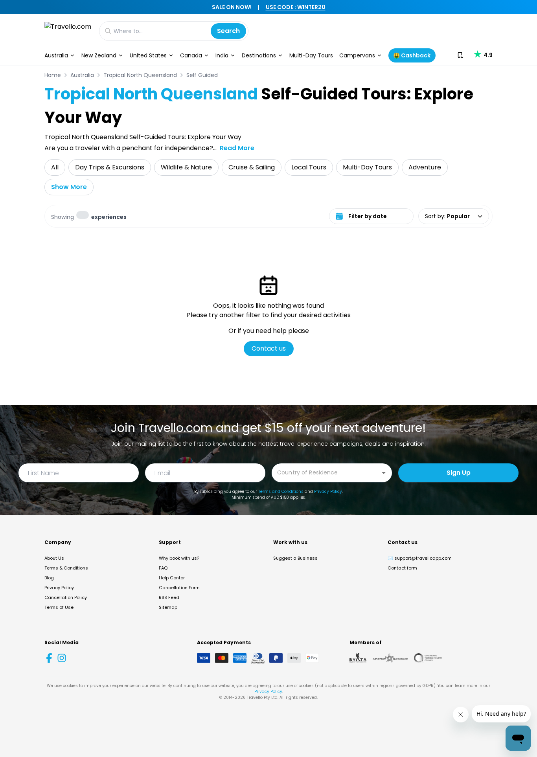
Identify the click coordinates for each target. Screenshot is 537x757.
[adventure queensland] (390, 658)
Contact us (269, 348)
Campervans (357, 55)
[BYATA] (357, 658)
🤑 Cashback (411, 55)
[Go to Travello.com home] (67, 31)
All (55, 167)
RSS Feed (169, 597)
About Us (54, 558)
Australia (56, 55)
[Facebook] (49, 658)
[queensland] (428, 658)
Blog (49, 578)
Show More (69, 186)
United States (148, 55)
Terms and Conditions (280, 491)
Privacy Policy (328, 491)
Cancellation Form (179, 587)
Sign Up (459, 472)
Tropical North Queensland (140, 75)
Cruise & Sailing (251, 167)
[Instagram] (61, 658)
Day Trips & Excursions (109, 167)
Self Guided (202, 75)
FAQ (163, 568)
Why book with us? (179, 558)
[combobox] (326, 472)
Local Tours (308, 167)
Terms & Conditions (66, 568)
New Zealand (98, 55)
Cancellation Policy (65, 597)
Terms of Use (59, 607)
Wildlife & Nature (186, 167)
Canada (191, 55)
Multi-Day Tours (311, 55)
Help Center (172, 578)
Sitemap (168, 607)
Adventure (424, 167)
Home (52, 75)
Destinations (259, 55)
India (221, 55)
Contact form (402, 568)
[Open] (383, 472)
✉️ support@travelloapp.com (420, 558)
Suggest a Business (295, 558)
